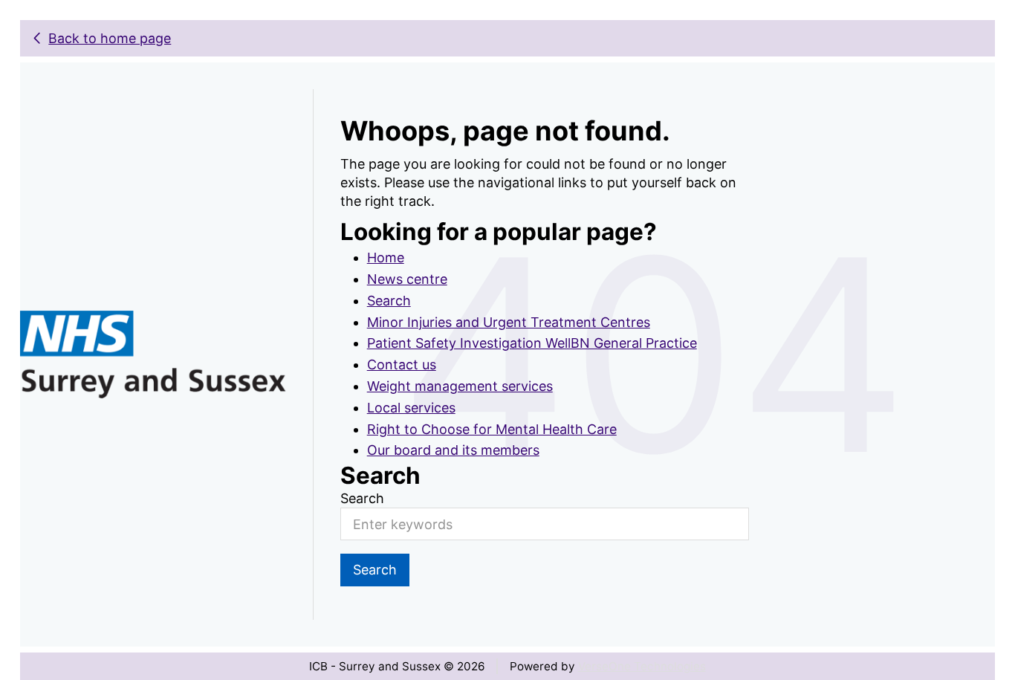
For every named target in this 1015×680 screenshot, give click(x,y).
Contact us (401, 364)
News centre (407, 279)
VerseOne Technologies (642, 666)
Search (389, 300)
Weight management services (460, 386)
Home (385, 257)
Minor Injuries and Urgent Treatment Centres (508, 322)
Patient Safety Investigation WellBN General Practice (532, 343)
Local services (411, 407)
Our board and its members (453, 450)
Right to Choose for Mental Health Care (492, 429)
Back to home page (109, 38)
